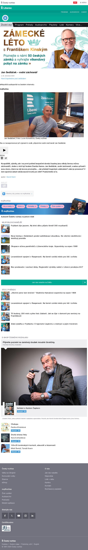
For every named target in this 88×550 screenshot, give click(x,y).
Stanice (5, 479)
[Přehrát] (4, 150)
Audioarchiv (74, 12)
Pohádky (31, 206)
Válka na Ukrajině (8, 473)
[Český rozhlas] (8, 2)
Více (79, 25)
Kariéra (47, 482)
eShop (4, 482)
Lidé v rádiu (49, 479)
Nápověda (49, 476)
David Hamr (11, 177)
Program (64, 12)
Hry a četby (7, 206)
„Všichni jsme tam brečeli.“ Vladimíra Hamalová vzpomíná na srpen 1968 (43, 293)
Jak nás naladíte (51, 473)
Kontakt (48, 486)
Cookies (5, 544)
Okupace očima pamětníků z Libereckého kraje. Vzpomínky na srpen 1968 (44, 246)
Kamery (84, 12)
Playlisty (53, 25)
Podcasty (5, 500)
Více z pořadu (9, 290)
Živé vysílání (56, 206)
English (36, 544)
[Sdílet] (6, 158)
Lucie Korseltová (28, 138)
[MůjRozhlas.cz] (4, 89)
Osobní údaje (14, 544)
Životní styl (6, 25)
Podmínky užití (26, 544)
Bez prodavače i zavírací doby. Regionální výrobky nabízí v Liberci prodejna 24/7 (47, 267)
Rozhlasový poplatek (53, 489)
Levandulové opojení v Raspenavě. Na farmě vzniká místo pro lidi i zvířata (44, 257)
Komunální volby (8, 476)
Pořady (29, 25)
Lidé (62, 25)
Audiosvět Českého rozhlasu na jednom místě (17, 217)
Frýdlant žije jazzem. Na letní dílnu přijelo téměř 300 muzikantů (39, 226)
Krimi (20, 206)
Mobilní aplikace (8, 503)
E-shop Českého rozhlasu (15, 337)
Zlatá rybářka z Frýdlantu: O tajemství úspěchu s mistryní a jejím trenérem (44, 324)
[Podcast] (2, 158)
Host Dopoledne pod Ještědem (13, 79)
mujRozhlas (6, 201)
